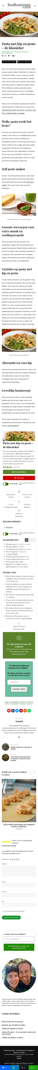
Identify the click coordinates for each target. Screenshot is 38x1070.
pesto (30, 703)
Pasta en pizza (7, 53)
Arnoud (19, 721)
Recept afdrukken (25, 61)
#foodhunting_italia (18, 654)
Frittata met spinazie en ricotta (12, 1028)
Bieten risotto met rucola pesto (12, 1022)
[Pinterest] (21, 710)
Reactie (4, 864)
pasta (23, 703)
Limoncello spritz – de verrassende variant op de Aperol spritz (19, 1033)
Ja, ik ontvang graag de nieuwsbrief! (13, 911)
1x (26, 540)
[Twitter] (17, 710)
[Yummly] (25, 710)
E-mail (4, 892)
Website (19, 737)
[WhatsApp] (29, 710)
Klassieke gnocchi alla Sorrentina (13, 1025)
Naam (4, 882)
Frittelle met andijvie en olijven (12, 1037)
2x (30, 540)
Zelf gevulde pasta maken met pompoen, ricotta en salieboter (19, 825)
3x (33, 540)
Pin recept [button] (20, 478)
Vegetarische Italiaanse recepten (24, 1063)
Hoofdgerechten (7, 52)
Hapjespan (9, 527)
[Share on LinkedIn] (14, 1067)
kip (7, 703)
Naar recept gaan (9, 61)
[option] (19, 804)
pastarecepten (13, 426)
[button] (4, 467)
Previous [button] (30, 772)
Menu (35, 6)
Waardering (5, 859)
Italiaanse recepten (21, 52)
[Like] (9, 710)
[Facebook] (13, 710)
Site (3, 901)
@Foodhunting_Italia (17, 651)
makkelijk (15, 703)
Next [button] (34, 772)
